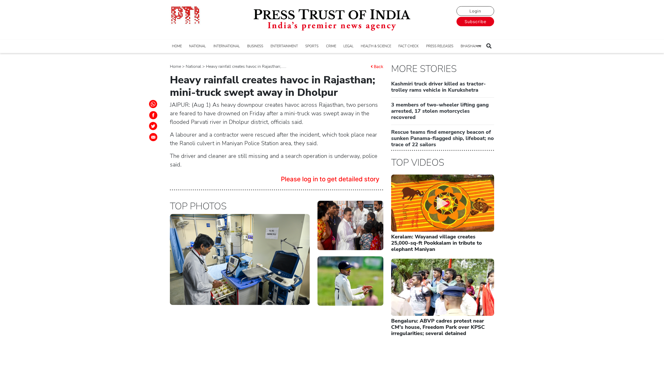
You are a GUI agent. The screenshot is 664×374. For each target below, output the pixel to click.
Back (378, 66)
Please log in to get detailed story (330, 179)
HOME (177, 46)
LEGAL (348, 46)
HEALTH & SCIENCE (376, 46)
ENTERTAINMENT (284, 46)
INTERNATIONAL (226, 46)
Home (175, 66)
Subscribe (475, 21)
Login (475, 11)
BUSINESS (255, 46)
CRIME (331, 46)
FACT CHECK (408, 46)
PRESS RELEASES (439, 46)
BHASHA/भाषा (471, 46)
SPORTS (312, 46)
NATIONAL (197, 46)
